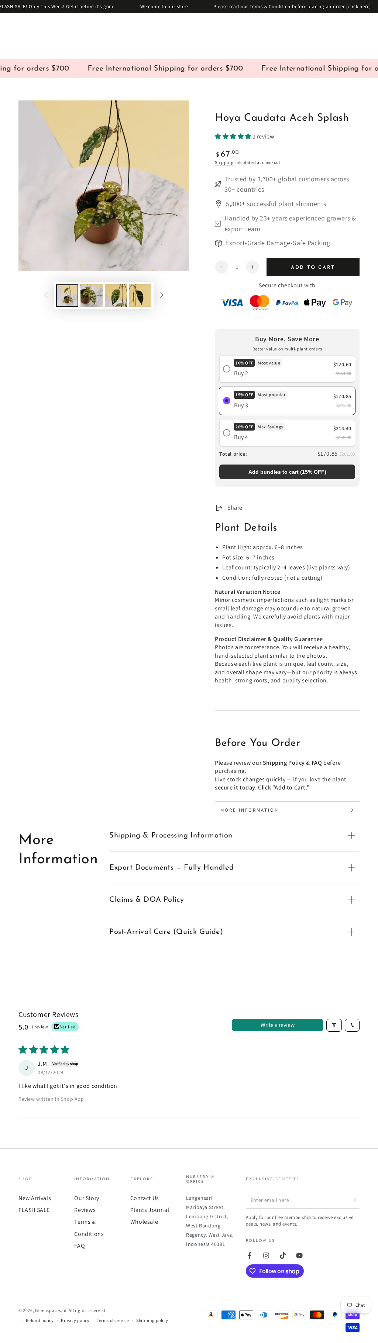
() (287, 472)
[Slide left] (46, 296)
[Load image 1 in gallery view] (67, 295)
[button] (234, 136)
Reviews (85, 1210)
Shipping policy (152, 1320)
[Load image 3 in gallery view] (116, 295)
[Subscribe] (355, 1200)
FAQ (79, 1246)
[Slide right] (162, 296)
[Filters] (334, 1025)
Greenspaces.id (50, 1310)
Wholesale (144, 1222)
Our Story (86, 1198)
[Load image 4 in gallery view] (140, 295)
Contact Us (144, 1198)
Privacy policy (75, 1320)
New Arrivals (34, 1198)
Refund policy (40, 1320)
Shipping (224, 162)
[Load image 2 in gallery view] (91, 295)
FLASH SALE (34, 1210)
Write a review (278, 1025)
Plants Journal (149, 1210)
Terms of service (113, 1320)
